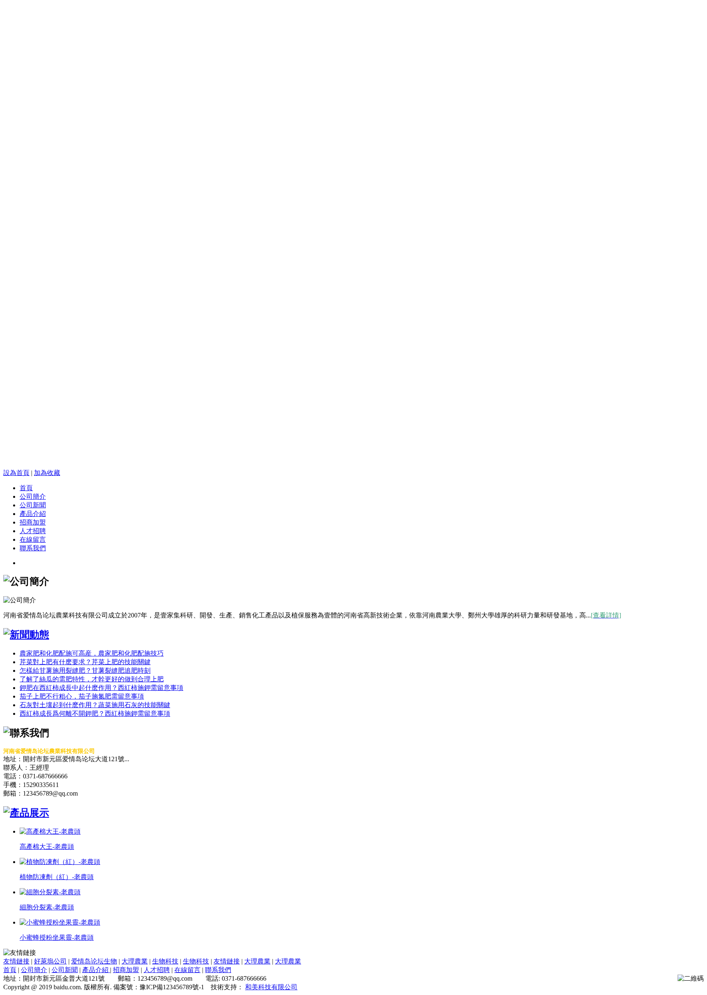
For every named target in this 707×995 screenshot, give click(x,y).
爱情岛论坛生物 (94, 961)
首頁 (26, 487)
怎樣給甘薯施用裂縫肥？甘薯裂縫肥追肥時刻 (85, 670)
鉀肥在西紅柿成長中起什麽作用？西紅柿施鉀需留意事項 (101, 687)
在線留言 (33, 539)
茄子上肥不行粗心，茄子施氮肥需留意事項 (82, 696)
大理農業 (135, 961)
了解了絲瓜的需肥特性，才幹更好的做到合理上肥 (92, 679)
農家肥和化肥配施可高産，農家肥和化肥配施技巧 (92, 653)
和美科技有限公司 (271, 987)
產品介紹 (33, 513)
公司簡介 (33, 496)
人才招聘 (33, 530)
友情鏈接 (16, 961)
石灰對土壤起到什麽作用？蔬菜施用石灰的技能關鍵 (95, 704)
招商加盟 (33, 522)
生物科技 (165, 961)
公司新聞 (33, 505)
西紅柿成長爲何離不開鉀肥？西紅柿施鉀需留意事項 (95, 713)
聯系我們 (33, 548)
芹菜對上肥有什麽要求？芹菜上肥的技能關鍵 (85, 661)
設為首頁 (16, 472)
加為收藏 (47, 472)
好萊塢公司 (50, 961)
